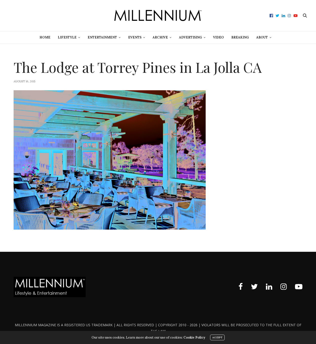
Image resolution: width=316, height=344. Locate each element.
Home (45, 37)
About (262, 37)
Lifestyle (67, 37)
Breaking (240, 37)
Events (134, 37)
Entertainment (102, 37)
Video (218, 37)
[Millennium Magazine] (158, 15)
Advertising (190, 37)
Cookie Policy (194, 337)
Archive (160, 37)
